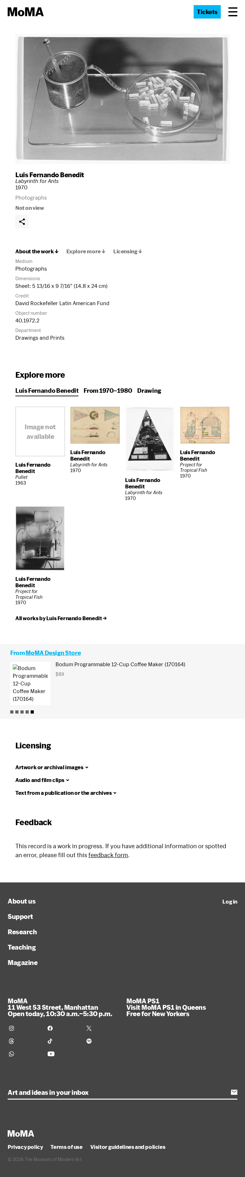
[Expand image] (122, 99)
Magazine (22, 962)
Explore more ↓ (86, 251)
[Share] (22, 221)
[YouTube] (63, 1054)
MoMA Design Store (53, 652)
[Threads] (24, 1041)
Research (22, 932)
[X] (102, 1028)
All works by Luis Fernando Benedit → (61, 618)
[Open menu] (232, 11)
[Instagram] (24, 1028)
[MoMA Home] (26, 11)
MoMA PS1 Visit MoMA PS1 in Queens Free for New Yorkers (166, 1007)
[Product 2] (17, 712)
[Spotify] (102, 1041)
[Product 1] (11, 712)
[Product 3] (22, 712)
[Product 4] (27, 712)
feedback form (108, 854)
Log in (229, 901)
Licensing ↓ (127, 251)
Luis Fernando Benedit (49, 174)
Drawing (149, 390)
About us (21, 901)
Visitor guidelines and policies (128, 1146)
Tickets (207, 11)
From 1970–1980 (108, 390)
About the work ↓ (37, 251)
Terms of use (66, 1146)
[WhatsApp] (24, 1054)
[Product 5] (32, 712)
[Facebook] (63, 1028)
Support (20, 916)
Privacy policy (25, 1146)
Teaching (22, 947)
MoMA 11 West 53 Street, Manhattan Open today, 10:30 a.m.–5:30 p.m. (60, 1007)
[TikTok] (63, 1041)
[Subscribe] (234, 1092)
